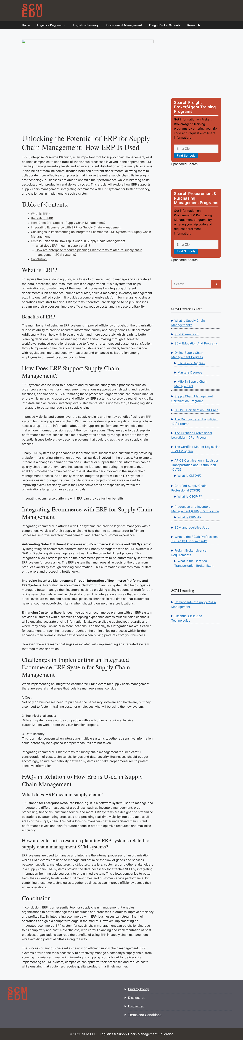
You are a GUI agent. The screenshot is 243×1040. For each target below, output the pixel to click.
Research (193, 25)
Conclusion (39, 259)
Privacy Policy (138, 989)
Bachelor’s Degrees (191, 363)
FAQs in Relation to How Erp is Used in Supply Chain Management (78, 241)
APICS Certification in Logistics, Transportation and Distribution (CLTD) (195, 465)
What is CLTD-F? (190, 475)
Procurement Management (124, 25)
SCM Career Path (187, 334)
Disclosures (136, 998)
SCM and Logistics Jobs (192, 527)
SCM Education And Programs (196, 343)
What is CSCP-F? (190, 496)
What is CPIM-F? (189, 517)
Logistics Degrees (49, 25)
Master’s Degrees (190, 372)
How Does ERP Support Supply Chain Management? (68, 223)
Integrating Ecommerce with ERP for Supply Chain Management (76, 227)
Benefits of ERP (42, 218)
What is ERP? (40, 213)
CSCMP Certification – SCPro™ (196, 410)
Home (26, 25)
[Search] (216, 284)
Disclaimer (136, 1006)
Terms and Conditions (144, 1015)
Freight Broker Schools (164, 25)
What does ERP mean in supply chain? (63, 245)
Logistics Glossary (86, 25)
